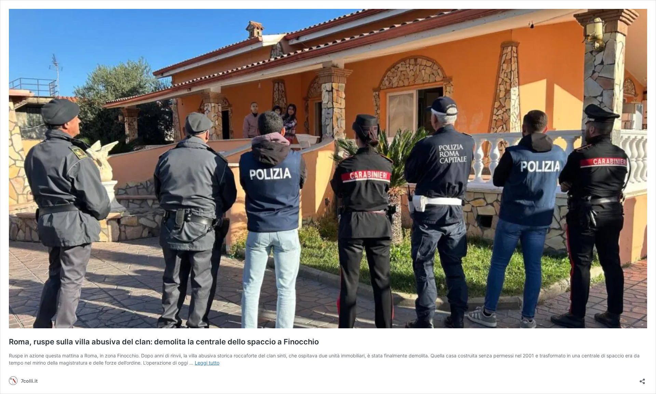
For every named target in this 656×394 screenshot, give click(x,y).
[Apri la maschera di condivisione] (642, 379)
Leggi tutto (207, 363)
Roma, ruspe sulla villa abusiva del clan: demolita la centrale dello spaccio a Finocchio (164, 341)
